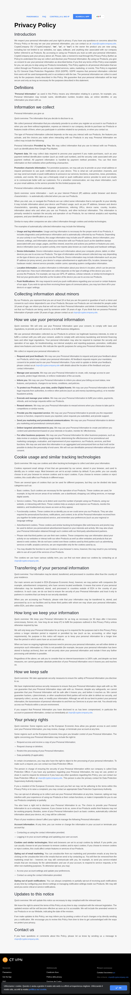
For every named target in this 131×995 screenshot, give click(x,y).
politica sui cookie (37, 989)
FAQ (44, 17)
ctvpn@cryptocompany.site (104, 44)
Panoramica (32, 17)
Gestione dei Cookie (54, 981)
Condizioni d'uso (53, 972)
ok (120, 988)
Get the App (7, 977)
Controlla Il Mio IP (59, 17)
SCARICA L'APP (82, 17)
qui (114, 973)
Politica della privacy (54, 977)
